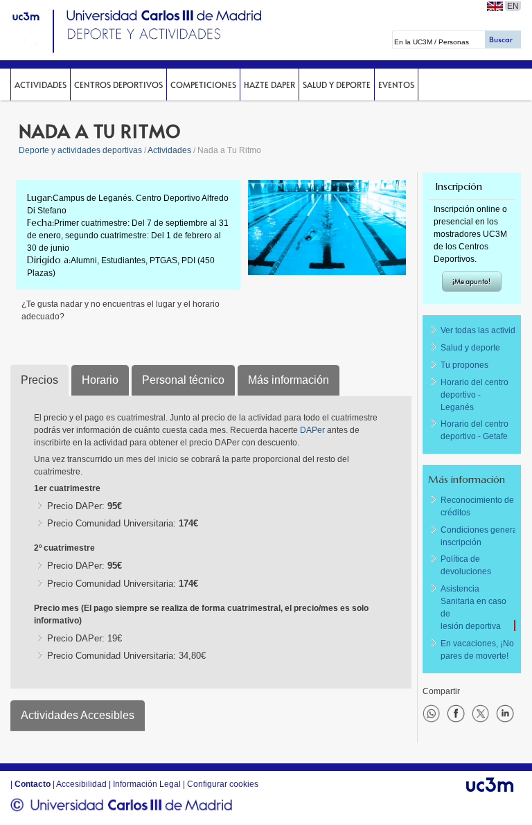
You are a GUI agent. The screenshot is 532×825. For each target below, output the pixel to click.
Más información (288, 380)
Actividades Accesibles (77, 715)
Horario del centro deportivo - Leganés (474, 395)
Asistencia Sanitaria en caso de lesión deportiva (473, 607)
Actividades (40, 84)
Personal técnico (183, 380)
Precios (39, 380)
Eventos (396, 84)
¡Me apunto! (471, 281)
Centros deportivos (118, 84)
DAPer (313, 430)
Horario (100, 380)
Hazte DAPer (269, 84)
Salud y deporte (337, 84)
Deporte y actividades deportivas (80, 150)
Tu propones (464, 365)
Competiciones (203, 84)
